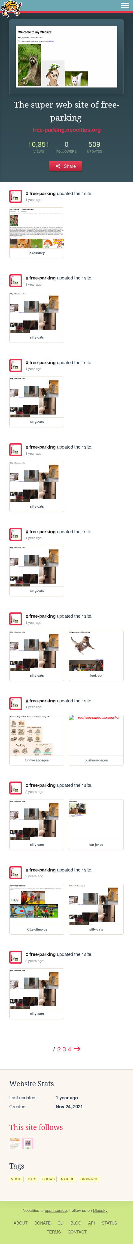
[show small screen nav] (125, 5)
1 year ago (33, 199)
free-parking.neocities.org (66, 130)
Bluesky (100, 1210)
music (16, 1179)
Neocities (31, 1210)
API (91, 1223)
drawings (89, 1179)
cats (32, 1179)
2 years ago (34, 791)
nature (67, 1179)
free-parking (42, 193)
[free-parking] (16, 196)
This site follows (36, 1127)
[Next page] (77, 1048)
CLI (61, 1223)
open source (56, 1210)
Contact (77, 1232)
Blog (76, 1223)
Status (109, 1223)
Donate (42, 1223)
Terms (54, 1232)
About (21, 1223)
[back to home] (11, 8)
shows (48, 1179)
